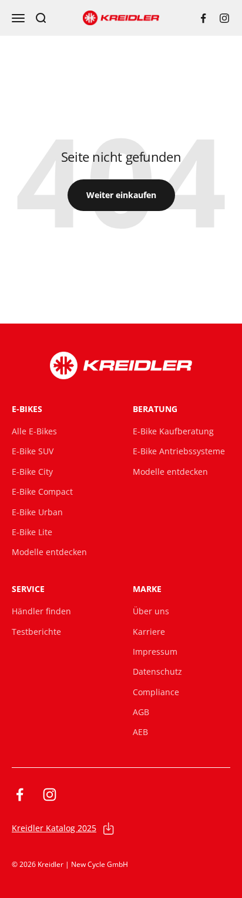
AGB (141, 711)
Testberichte (36, 631)
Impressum (155, 651)
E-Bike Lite (32, 532)
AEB (140, 731)
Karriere (149, 631)
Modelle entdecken (49, 551)
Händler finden (41, 611)
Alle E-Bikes (34, 431)
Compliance (156, 692)
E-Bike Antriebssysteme (179, 451)
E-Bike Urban (37, 512)
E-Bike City (32, 471)
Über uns (151, 611)
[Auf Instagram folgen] (224, 18)
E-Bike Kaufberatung (173, 431)
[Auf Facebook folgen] (203, 18)
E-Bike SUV (32, 451)
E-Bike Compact (42, 491)
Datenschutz (157, 671)
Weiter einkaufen (121, 194)
